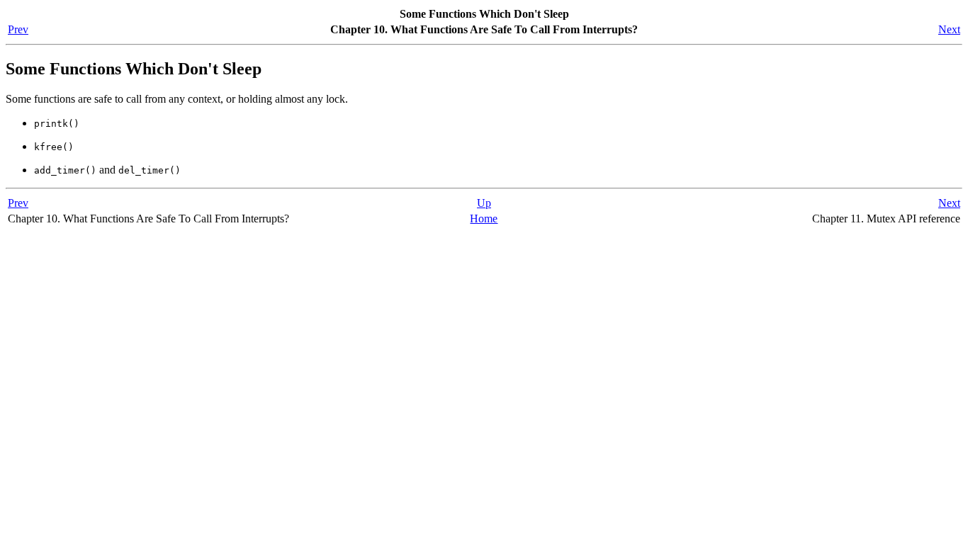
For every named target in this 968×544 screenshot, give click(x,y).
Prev (18, 29)
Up (484, 203)
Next (949, 29)
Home (483, 218)
